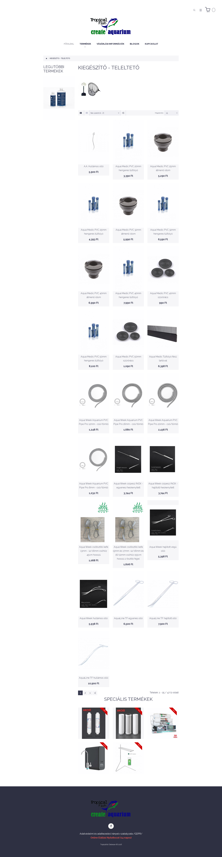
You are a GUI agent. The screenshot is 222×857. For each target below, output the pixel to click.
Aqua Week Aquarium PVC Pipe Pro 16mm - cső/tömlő (128, 411)
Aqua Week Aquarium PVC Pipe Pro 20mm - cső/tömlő (163, 411)
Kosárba (59, 107)
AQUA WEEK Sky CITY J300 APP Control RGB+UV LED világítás (128, 753)
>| (95, 692)
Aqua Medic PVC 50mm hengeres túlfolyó (93, 348)
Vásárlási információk (110, 44)
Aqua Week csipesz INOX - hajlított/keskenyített (163, 475)
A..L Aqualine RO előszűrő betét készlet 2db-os (94, 718)
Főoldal (69, 44)
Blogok (134, 44)
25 (167, 113)
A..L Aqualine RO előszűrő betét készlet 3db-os (128, 718)
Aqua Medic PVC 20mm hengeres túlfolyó (128, 158)
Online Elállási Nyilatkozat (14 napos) (111, 837)
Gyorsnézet (59, 112)
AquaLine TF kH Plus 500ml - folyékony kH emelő (59, 97)
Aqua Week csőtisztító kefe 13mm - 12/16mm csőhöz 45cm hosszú (94, 542)
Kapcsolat (151, 44)
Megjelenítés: (159, 113)
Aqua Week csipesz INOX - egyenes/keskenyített (128, 475)
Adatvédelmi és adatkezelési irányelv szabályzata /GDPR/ (111, 833)
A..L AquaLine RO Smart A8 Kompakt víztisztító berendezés (93, 753)
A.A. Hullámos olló (93, 158)
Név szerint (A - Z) (97, 113)
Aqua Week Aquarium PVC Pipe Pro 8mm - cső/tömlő (93, 475)
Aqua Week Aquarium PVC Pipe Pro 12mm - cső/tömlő (93, 411)
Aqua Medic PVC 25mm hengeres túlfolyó (93, 221)
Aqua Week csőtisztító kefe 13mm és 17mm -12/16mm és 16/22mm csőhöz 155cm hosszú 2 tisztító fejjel (128, 542)
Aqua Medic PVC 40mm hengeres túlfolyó (128, 284)
